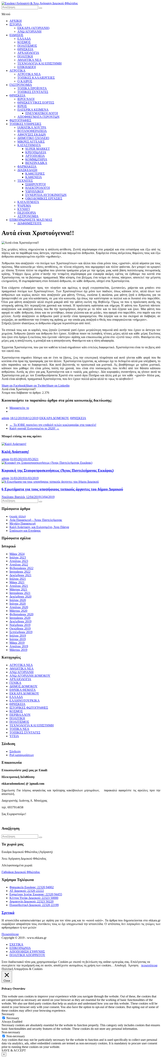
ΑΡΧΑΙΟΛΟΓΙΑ (28, 52)
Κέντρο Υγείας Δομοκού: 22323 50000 (33, 898)
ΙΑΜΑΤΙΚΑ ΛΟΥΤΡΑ (31, 127)
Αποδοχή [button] (120, 965)
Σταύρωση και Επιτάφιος (25, 530)
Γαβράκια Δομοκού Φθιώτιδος (21, 872)
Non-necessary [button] (11, 1032)
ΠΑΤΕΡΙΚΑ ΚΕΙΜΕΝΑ (33, 109)
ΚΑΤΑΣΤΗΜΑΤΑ (29, 145)
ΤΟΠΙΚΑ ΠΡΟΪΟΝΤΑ (32, 88)
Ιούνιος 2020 (17, 603)
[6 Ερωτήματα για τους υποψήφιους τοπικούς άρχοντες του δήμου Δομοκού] (50, 481)
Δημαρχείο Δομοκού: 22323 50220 (31, 901)
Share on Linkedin (58, 385)
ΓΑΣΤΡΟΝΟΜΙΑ (20, 84)
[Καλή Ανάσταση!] (14, 444)
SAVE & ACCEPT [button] (14, 1050)
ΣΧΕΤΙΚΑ (16, 944)
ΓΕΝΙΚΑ (15, 682)
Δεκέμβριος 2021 (20, 575)
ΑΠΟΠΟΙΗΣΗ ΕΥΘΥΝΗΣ (27, 951)
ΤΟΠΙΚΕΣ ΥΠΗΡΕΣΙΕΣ (25, 124)
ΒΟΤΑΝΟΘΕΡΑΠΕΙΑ (32, 131)
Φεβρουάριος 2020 (21, 614)
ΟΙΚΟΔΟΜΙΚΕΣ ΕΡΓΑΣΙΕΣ (43, 198)
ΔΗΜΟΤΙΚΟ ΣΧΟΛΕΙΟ (33, 138)
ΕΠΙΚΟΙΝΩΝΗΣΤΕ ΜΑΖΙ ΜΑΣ (30, 219)
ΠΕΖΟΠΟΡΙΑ (26, 212)
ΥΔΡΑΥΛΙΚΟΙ (34, 191)
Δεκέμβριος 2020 (20, 596)
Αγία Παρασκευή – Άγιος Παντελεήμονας (35, 520)
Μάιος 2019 (16, 642)
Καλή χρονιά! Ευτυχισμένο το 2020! (34, 428)
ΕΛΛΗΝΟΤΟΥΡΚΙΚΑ (24, 700)
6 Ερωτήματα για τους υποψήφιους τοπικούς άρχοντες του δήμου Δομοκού (62, 489)
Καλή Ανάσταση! (15, 452)
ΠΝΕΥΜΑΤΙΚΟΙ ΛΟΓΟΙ (41, 113)
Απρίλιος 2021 (18, 586)
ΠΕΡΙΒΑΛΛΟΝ (19, 714)
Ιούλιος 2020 (17, 600)
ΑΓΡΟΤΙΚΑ (17, 70)
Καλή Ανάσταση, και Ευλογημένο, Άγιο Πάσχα (39, 527)
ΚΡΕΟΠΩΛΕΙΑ (35, 152)
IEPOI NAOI (25, 99)
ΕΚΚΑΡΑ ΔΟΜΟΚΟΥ (54, 418)
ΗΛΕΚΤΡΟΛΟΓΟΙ (37, 187)
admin (5, 418)
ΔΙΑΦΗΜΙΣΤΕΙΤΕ (29, 223)
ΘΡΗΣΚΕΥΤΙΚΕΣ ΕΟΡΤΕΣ (35, 102)
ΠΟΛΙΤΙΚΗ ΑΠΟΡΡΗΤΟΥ (27, 955)
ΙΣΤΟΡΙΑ (15, 24)
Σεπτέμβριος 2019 (20, 632)
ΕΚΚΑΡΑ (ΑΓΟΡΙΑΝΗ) (33, 28)
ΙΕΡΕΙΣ (22, 106)
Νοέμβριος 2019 (19, 625)
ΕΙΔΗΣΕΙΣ (16, 35)
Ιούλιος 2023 (17, 557)
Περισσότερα (10, 934)
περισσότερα (149, 965)
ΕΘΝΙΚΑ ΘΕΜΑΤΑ (22, 690)
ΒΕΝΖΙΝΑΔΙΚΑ (36, 163)
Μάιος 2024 (16, 554)
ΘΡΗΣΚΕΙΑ (25, 49)
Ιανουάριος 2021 (19, 593)
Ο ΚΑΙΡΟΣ (24, 81)
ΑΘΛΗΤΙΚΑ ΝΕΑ (29, 60)
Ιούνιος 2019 (17, 639)
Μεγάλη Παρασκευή (22, 523)
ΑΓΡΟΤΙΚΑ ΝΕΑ (29, 74)
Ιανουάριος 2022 (19, 571)
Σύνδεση (15, 751)
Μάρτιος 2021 (18, 589)
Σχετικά (8, 913)
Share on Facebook (14, 385)
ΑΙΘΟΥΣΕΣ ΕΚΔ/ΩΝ (31, 134)
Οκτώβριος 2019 (20, 628)
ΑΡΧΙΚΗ (15, 20)
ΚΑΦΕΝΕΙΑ (33, 177)
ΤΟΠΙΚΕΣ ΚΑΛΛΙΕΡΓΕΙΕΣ (36, 77)
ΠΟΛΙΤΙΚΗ (25, 56)
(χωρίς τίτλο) (17, 516)
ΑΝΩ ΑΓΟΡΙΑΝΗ (29, 31)
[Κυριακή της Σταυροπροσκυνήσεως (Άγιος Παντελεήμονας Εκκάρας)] (47, 462)
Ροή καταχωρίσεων (21, 755)
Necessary (12, 1018)
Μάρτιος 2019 (18, 649)
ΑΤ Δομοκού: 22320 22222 (26, 890)
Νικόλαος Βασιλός (13, 497)
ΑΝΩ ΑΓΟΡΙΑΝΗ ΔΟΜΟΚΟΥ (29, 675)
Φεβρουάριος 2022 (21, 568)
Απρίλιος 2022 (18, 564)
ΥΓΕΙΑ (14, 736)
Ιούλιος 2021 (17, 578)
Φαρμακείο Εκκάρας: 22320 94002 (31, 887)
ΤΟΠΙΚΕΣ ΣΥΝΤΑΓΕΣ (32, 92)
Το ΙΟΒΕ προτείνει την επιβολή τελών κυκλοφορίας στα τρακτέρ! (52, 424)
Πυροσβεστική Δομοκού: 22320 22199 (34, 905)
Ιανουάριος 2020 (19, 617)
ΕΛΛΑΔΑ (24, 38)
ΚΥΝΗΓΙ (23, 209)
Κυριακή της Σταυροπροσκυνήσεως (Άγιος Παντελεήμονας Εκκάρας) (58, 470)
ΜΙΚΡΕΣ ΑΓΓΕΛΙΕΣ (31, 141)
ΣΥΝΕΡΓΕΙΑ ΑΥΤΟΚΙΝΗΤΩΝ (46, 195)
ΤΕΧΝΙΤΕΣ (25, 180)
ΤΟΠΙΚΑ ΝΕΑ (19, 729)
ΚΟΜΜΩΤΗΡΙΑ (36, 159)
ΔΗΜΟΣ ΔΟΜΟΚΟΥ (23, 686)
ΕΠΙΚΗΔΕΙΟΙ (26, 67)
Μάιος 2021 (16, 582)
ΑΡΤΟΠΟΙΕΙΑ (35, 155)
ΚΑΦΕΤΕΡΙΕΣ (35, 173)
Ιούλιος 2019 (17, 635)
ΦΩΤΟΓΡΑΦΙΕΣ (20, 120)
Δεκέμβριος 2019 (20, 621)
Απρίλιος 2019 (18, 646)
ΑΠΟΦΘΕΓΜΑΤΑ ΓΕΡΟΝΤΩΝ (38, 116)
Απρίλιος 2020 (18, 607)
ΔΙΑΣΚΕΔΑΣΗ (27, 170)
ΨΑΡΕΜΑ (24, 205)
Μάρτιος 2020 (18, 610)
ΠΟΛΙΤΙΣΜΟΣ (27, 45)
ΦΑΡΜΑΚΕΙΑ (27, 166)
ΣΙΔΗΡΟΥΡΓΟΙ (35, 184)
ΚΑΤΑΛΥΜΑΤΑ (28, 202)
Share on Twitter (36, 385)
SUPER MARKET (37, 148)
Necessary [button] (8, 1014)
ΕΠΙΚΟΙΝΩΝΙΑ (20, 948)
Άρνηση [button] (133, 965)
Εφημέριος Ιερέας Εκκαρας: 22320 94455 (35, 894)
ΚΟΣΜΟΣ (24, 42)
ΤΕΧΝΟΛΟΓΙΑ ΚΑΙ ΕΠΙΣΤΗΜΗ (39, 63)
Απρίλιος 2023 (18, 561)
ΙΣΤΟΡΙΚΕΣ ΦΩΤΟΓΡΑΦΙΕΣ (28, 707)
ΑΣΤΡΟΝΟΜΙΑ (28, 216)
